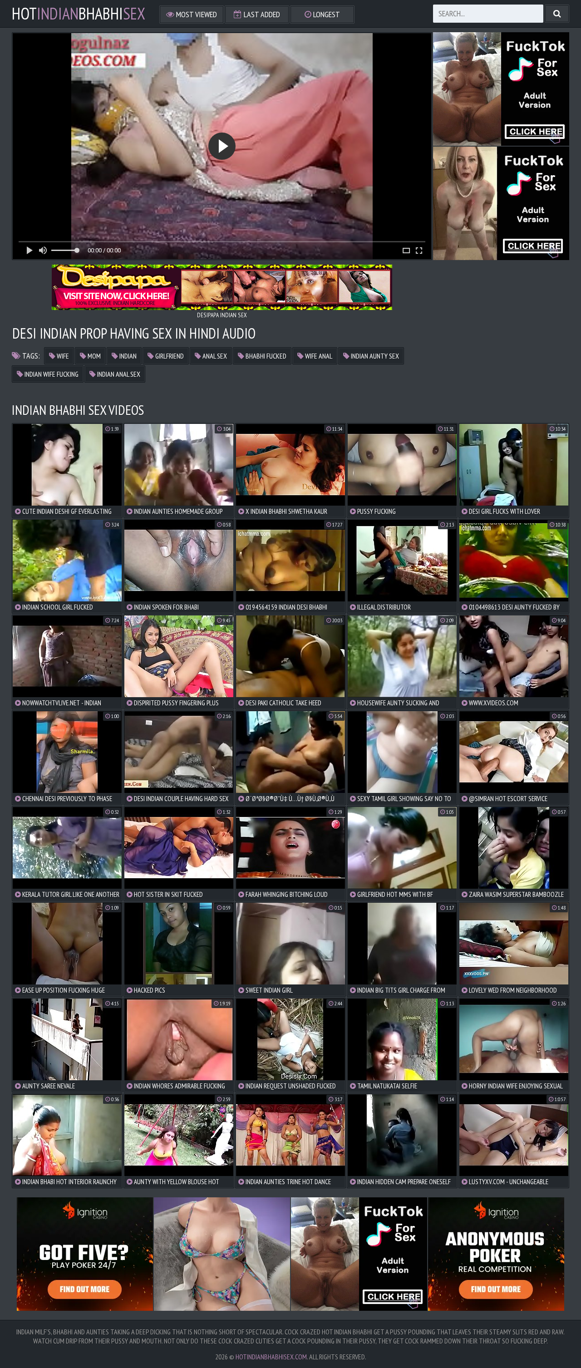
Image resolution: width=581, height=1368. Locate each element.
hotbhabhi (78, 14)
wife (62, 355)
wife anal (318, 355)
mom (93, 355)
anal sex (214, 355)
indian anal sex (118, 374)
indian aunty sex (374, 355)
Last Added (261, 14)
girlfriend (169, 355)
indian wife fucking (51, 374)
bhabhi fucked (265, 355)
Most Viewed (195, 14)
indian (127, 355)
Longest (325, 14)
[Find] (557, 14)
